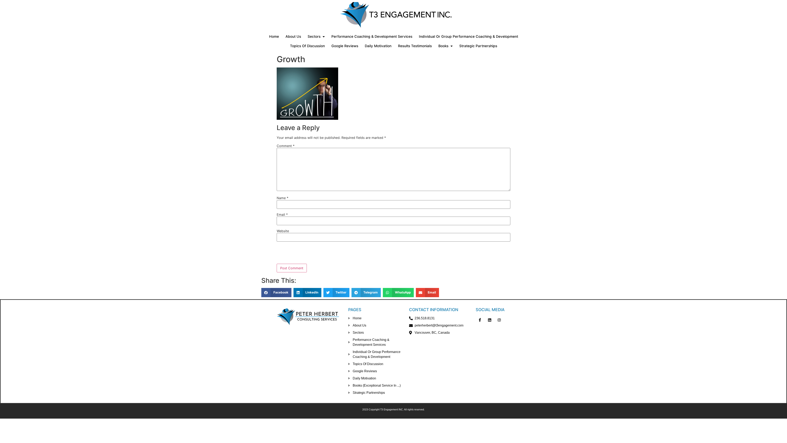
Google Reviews (344, 46)
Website (283, 231)
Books (443, 46)
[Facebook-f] (480, 320)
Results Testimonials (415, 46)
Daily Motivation (378, 46)
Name (282, 198)
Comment (286, 145)
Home (274, 36)
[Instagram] (499, 320)
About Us (293, 36)
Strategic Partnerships (478, 46)
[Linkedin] (490, 320)
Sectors (314, 36)
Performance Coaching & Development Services (371, 36)
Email (282, 214)
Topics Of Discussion (307, 46)
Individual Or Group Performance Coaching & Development (468, 36)
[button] (276, 292)
